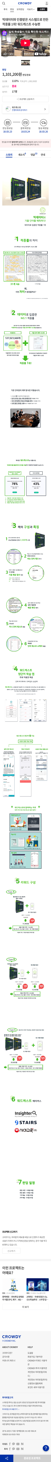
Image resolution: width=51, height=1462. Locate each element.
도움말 (30, 1352)
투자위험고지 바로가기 (10, 1409)
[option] (25, 62)
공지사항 (5, 1356)
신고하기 (11, 1250)
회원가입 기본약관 (35, 1356)
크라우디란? (7, 1352)
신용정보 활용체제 (35, 1383)
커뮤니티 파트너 (8, 1360)
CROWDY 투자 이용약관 (37, 1368)
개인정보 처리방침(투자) (37, 1379)
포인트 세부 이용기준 (36, 1387)
